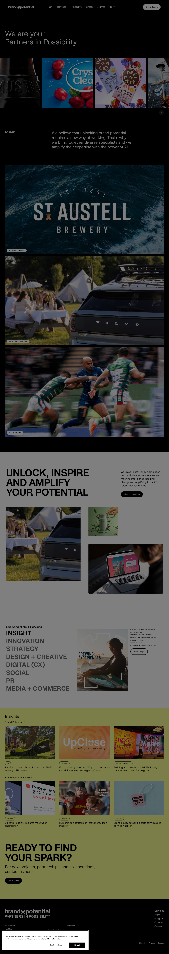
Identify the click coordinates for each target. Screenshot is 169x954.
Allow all (77, 945)
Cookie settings (56, 945)
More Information (54, 939)
